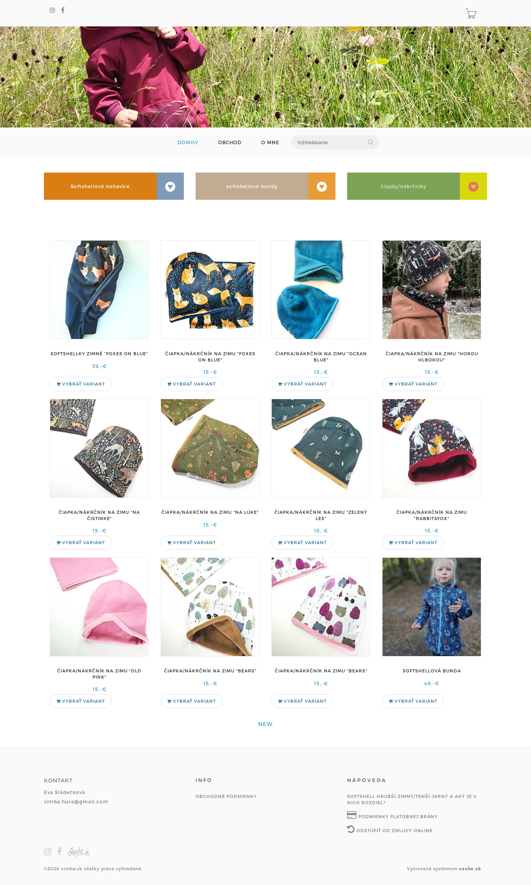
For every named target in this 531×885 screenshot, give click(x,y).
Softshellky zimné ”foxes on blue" (99, 353)
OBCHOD (229, 142)
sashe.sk (470, 868)
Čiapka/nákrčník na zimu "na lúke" (210, 512)
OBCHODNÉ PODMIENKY (226, 796)
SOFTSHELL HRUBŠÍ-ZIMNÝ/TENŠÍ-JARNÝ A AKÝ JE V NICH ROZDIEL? (412, 799)
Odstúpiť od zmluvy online (394, 830)
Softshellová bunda (432, 670)
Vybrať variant (83, 383)
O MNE (270, 142)
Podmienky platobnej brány (397, 816)
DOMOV (188, 142)
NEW (265, 724)
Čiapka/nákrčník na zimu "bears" (210, 670)
